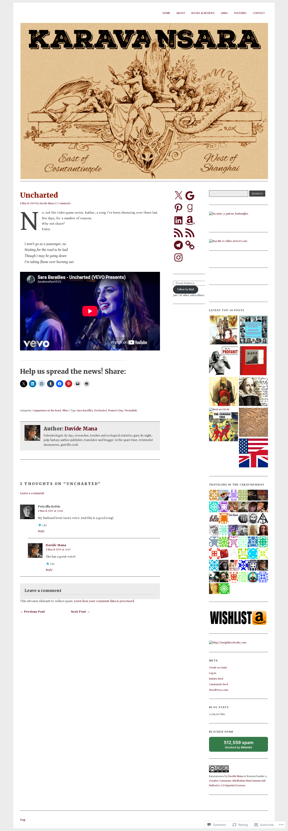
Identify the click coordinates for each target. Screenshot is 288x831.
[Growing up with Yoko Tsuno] (223, 427)
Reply (41, 531)
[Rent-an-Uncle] (219, 409)
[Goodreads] (189, 208)
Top (22, 820)
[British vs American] (253, 453)
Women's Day (115, 410)
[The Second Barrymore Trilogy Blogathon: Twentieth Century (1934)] (253, 330)
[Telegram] (178, 245)
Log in (212, 673)
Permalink (131, 410)
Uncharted (100, 410)
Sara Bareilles (85, 410)
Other (65, 410)
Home (166, 13)
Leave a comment (32, 493)
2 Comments (63, 203)
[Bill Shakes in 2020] (253, 392)
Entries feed (216, 678)
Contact (259, 13)
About (180, 13)
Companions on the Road (46, 410)
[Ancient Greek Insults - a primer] (223, 361)
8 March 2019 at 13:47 (58, 549)
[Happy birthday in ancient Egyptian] (253, 423)
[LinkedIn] (178, 220)
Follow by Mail (185, 289)
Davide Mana (47, 203)
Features (240, 13)
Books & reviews (203, 13)
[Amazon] (189, 220)
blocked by (243, 746)
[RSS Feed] (178, 232)
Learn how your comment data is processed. (104, 601)
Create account (218, 667)
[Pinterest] (178, 208)
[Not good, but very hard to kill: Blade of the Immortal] (223, 392)
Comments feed (218, 684)
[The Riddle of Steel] (223, 330)
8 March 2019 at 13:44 (50, 511)
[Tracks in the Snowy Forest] (253, 361)
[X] (178, 195)
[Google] (189, 195)
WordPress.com (218, 690)
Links (224, 13)
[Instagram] (178, 257)
